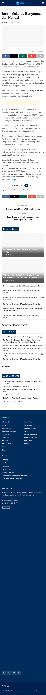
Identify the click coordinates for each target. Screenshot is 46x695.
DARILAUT (9, 691)
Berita (9, 10)
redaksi (4, 22)
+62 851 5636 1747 (10, 503)
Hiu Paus (5, 441)
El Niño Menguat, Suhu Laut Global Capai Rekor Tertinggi (22, 337)
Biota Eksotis (6, 428)
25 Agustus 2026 (9, 254)
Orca (25, 431)
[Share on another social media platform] (40, 56)
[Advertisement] (23, 102)
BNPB (15, 190)
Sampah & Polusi (30, 437)
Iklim (3, 447)
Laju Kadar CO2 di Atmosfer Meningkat (16, 386)
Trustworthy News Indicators (12, 478)
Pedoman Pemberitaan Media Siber (15, 475)
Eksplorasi (5, 437)
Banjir (9, 190)
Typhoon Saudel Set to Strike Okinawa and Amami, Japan (22, 286)
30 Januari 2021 (15, 22)
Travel (26, 444)
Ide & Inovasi (6, 444)
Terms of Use (6, 469)
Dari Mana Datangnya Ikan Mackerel (15, 395)
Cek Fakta (5, 434)
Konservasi (28, 425)
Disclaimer (5, 466)
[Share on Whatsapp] (23, 56)
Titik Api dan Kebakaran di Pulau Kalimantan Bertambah (22, 304)
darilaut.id (37, 691)
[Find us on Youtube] (14, 673)
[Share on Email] (32, 56)
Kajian (4, 450)
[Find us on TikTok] (11, 686)
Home (3, 10)
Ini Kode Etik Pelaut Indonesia (13, 401)
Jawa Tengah (23, 190)
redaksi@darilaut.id (10, 501)
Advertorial (6, 422)
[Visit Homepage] (23, 3)
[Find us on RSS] (19, 673)
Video (26, 447)
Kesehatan (28, 422)
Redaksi (4, 463)
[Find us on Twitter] (9, 673)
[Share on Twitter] (14, 56)
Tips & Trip (28, 441)
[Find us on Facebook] (4, 673)
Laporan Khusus (30, 428)
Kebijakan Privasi (8, 472)
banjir (13, 179)
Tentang (5, 460)
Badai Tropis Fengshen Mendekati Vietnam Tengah (20, 398)
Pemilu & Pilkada (30, 434)
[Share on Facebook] (6, 56)
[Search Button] (43, 3)
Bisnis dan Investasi (9, 431)
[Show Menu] (3, 3)
